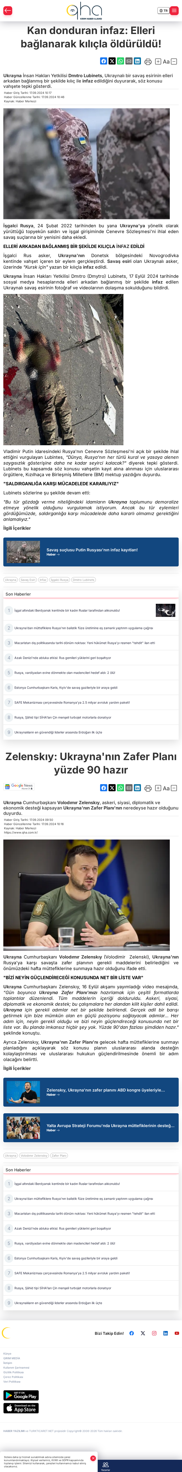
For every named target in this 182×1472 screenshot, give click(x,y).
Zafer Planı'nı (83, 1042)
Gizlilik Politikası (13, 1372)
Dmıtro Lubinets (85, 75)
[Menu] (174, 10)
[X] (142, 1333)
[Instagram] (154, 1333)
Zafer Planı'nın (106, 808)
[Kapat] (93, 1458)
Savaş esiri (119, 261)
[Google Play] (91, 1395)
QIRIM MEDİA (11, 1358)
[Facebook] (131, 1333)
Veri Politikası (11, 1381)
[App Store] (91, 1408)
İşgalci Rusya (18, 225)
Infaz (43, 580)
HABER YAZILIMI (14, 1431)
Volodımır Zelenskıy (78, 802)
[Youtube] (176, 1333)
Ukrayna (12, 75)
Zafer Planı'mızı (79, 992)
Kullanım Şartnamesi (16, 1367)
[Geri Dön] (7, 10)
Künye (7, 1353)
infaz (87, 81)
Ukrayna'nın (71, 255)
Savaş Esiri (28, 580)
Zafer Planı (59, 1155)
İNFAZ (122, 246)
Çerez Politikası (13, 1377)
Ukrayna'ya (132, 225)
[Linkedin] (165, 1333)
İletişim (7, 1363)
